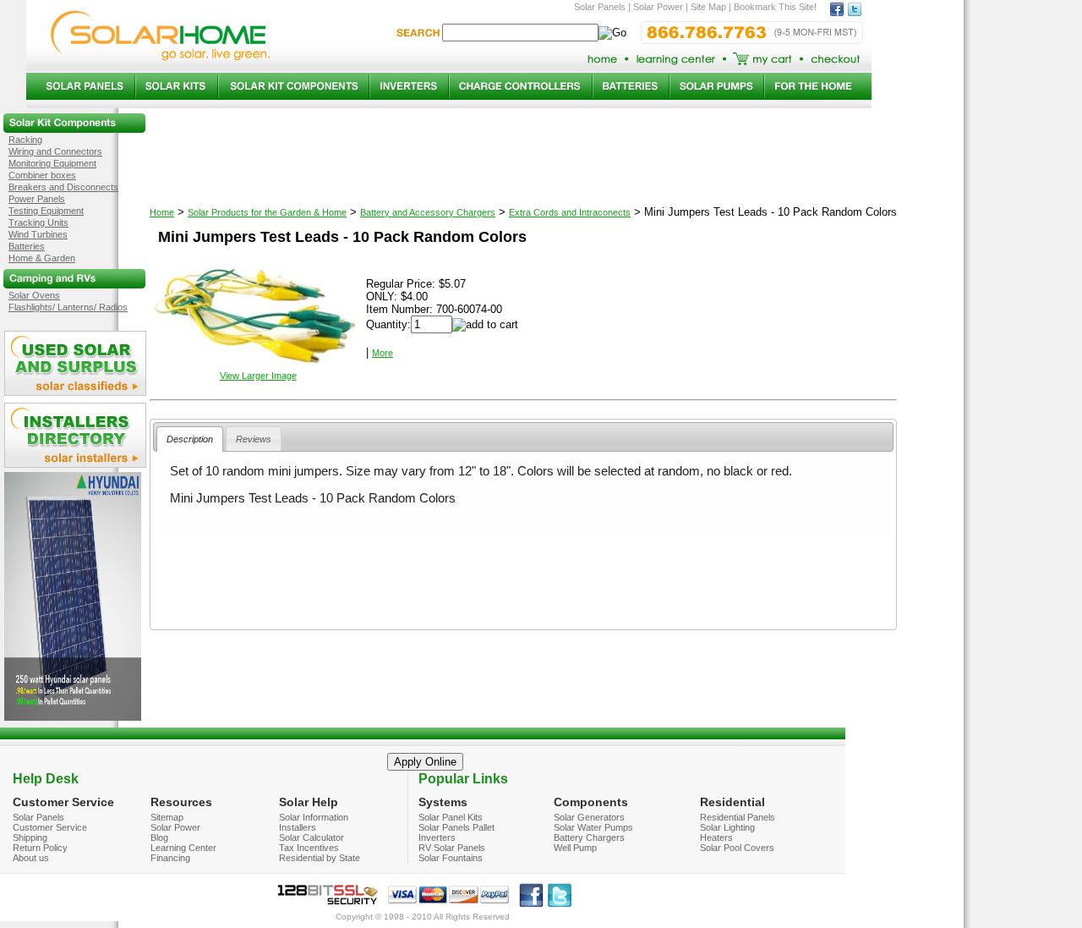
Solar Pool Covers (737, 848)
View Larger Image (258, 376)
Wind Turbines (38, 234)
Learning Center (183, 848)
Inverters (437, 837)
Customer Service (50, 827)
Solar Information (313, 817)
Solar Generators (589, 817)
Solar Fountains (450, 858)
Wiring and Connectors (55, 151)
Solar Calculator (311, 837)
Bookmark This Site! (775, 7)
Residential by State (319, 858)
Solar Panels (38, 817)
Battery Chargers (589, 837)
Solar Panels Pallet (456, 827)
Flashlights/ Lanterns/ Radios (68, 307)
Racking (25, 140)
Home (162, 212)
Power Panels (36, 199)
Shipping (30, 837)
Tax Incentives (309, 848)
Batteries (26, 246)
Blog (159, 837)
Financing (170, 858)
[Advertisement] (523, 580)
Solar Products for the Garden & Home (267, 212)
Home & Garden (41, 258)
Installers (297, 827)
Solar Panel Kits (450, 817)
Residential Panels (737, 817)
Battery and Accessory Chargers (427, 212)
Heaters (716, 837)
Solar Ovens (34, 295)
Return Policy (40, 848)
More (382, 353)
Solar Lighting (727, 827)
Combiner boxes (42, 175)
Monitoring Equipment (52, 163)
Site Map (708, 7)
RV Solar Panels (451, 848)
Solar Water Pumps (593, 827)
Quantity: (388, 324)
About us (31, 858)
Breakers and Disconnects (63, 187)
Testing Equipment (46, 211)
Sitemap (166, 817)
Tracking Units (38, 222)
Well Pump (575, 848)
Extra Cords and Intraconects (570, 212)
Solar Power (175, 827)
